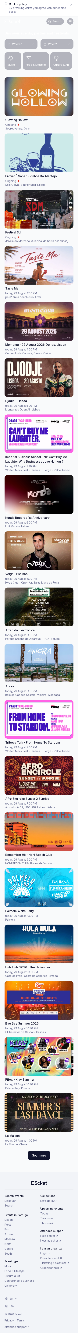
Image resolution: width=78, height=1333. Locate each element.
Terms (21, 1320)
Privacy (9, 1320)
